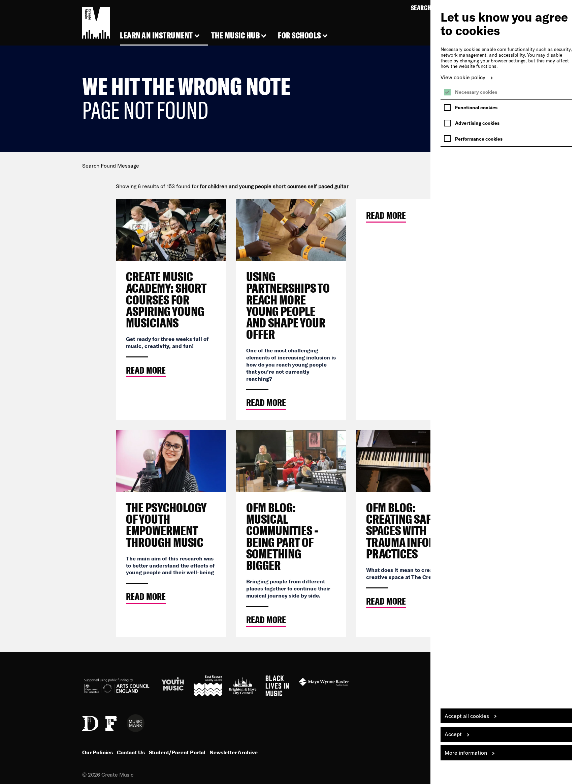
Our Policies (97, 752)
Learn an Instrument (156, 35)
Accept (453, 734)
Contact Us (130, 752)
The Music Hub (235, 35)
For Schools (299, 35)
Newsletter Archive (233, 752)
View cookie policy (463, 77)
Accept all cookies (467, 716)
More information (466, 752)
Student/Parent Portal (177, 752)
